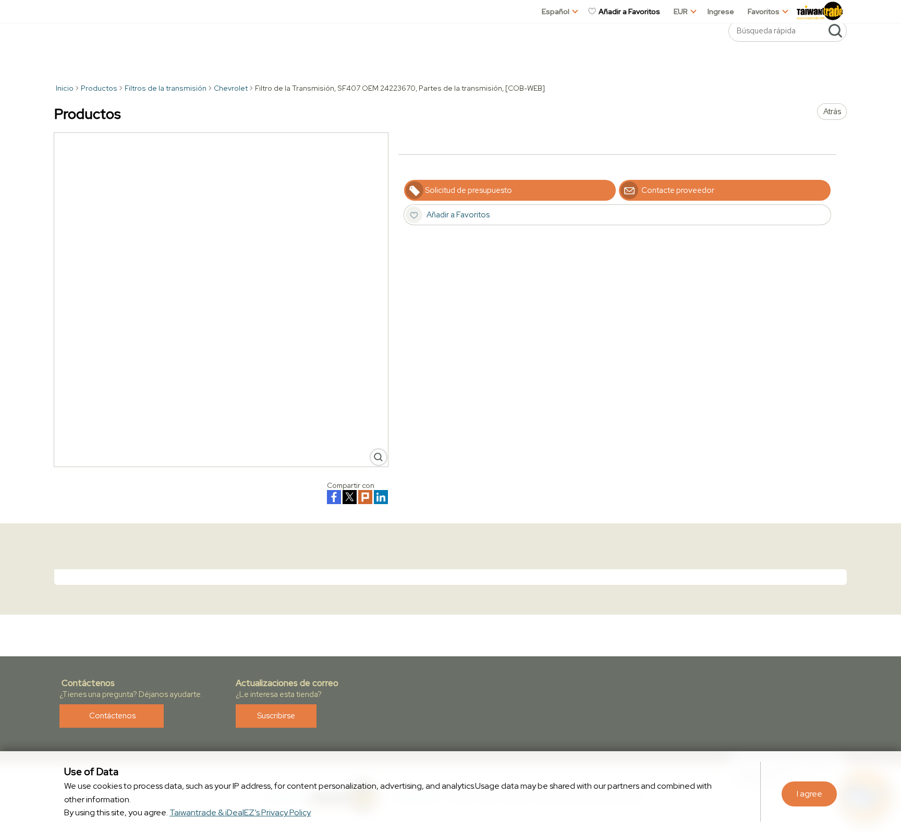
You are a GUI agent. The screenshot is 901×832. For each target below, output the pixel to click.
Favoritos (764, 11)
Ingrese (721, 11)
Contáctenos (112, 716)
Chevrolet (231, 88)
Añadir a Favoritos (628, 11)
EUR (681, 11)
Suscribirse (276, 716)
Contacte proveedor (677, 190)
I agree (809, 793)
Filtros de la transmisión (165, 88)
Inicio (64, 88)
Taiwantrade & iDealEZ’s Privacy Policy (240, 812)
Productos (99, 88)
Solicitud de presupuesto (468, 190)
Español (555, 11)
